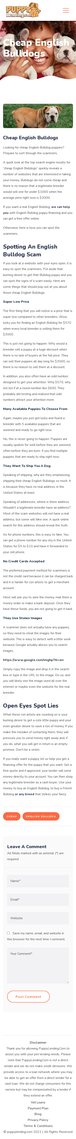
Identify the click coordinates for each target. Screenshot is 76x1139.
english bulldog (41, 816)
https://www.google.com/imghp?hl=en (33, 660)
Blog (38, 1114)
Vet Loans (38, 1102)
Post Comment (28, 997)
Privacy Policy (38, 1120)
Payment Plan (38, 1108)
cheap (11, 816)
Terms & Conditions (38, 1126)
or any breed (24, 794)
